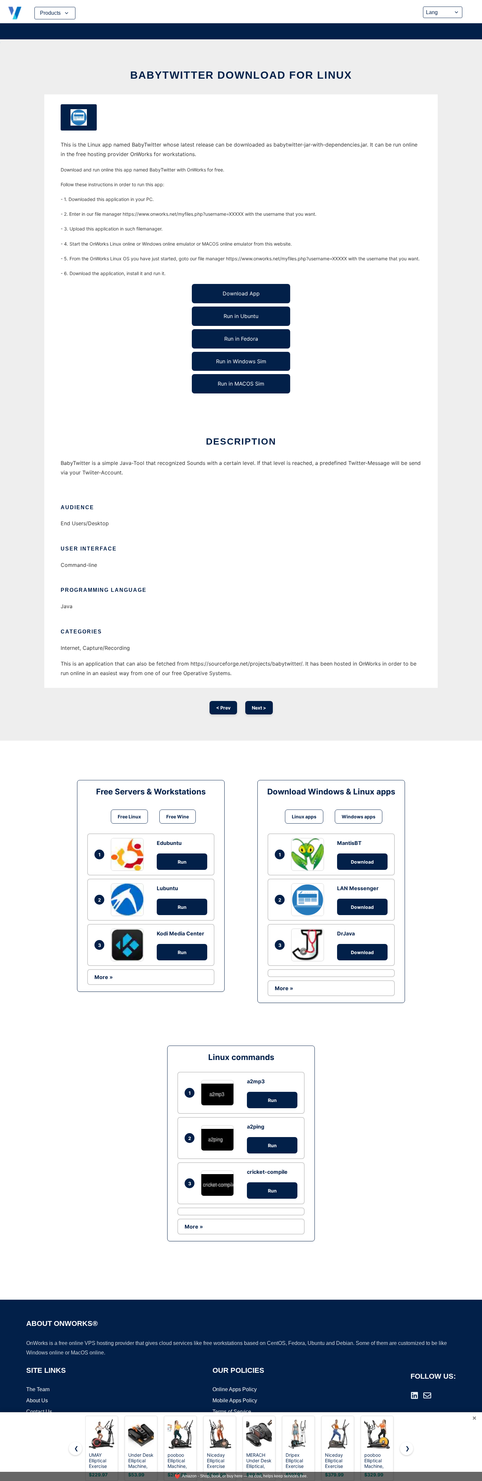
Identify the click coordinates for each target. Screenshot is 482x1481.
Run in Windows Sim (241, 361)
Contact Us (39, 1411)
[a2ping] (219, 1138)
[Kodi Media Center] (129, 945)
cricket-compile (267, 1172)
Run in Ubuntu (241, 316)
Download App (241, 293)
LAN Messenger (358, 888)
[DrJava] (309, 945)
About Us (37, 1400)
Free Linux (129, 816)
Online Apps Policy (234, 1389)
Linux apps (304, 816)
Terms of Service (231, 1411)
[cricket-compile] (219, 1183)
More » (103, 977)
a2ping (255, 1126)
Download (362, 862)
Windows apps (358, 816)
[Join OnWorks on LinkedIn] (414, 1395)
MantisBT (349, 843)
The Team (38, 1389)
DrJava (346, 933)
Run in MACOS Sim (241, 383)
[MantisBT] (309, 854)
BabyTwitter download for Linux (241, 75)
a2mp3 (256, 1081)
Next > (259, 707)
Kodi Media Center (180, 933)
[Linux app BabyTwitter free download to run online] (79, 117)
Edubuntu (169, 843)
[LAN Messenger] (309, 899)
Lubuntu (167, 888)
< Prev (223, 707)
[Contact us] (427, 1395)
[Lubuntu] (129, 899)
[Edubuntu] (129, 854)
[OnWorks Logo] (14, 13)
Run (182, 862)
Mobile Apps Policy (234, 1400)
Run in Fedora (241, 338)
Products (50, 13)
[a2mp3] (219, 1092)
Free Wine (177, 816)
